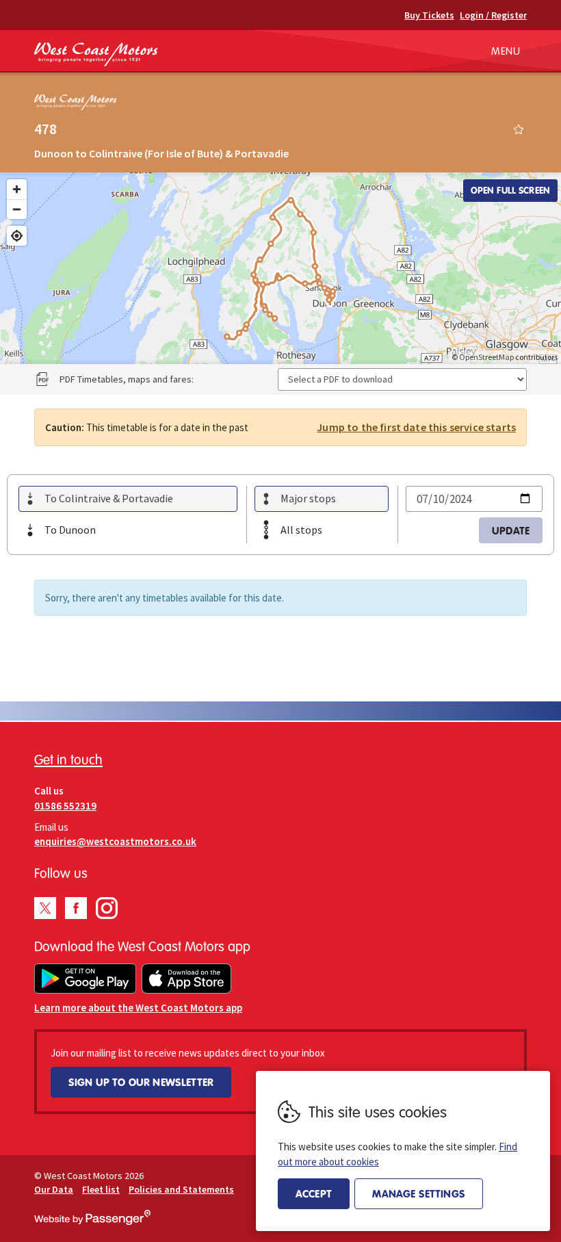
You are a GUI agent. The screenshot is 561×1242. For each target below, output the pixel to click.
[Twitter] (45, 908)
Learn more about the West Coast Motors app (138, 1007)
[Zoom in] (17, 189)
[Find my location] (17, 236)
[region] (280, 268)
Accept (314, 1193)
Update (511, 530)
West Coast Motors (95, 54)
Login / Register (493, 15)
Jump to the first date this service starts (416, 427)
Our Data (53, 1189)
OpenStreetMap (486, 357)
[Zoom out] (17, 209)
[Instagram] (107, 908)
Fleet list (101, 1189)
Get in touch (68, 759)
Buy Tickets (429, 15)
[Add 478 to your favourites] (518, 129)
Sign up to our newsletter (140, 1082)
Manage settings (418, 1193)
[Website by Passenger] (92, 1221)
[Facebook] (76, 908)
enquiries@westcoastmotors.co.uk (115, 841)
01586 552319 (65, 805)
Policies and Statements (181, 1189)
